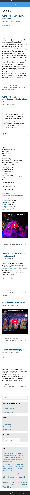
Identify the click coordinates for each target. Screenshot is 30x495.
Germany (19, 459)
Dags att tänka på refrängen (9, 459)
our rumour (12, 369)
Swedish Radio (6, 482)
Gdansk (15, 87)
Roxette (12, 85)
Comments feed (8, 427)
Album (16, 453)
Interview (17, 464)
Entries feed (7, 424)
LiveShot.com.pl (6, 200)
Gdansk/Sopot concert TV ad (13, 302)
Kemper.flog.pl (6, 202)
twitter (22, 482)
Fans (16, 459)
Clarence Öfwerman (21, 457)
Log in (5, 422)
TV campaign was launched (15, 268)
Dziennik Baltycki (6, 193)
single (7, 480)
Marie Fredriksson (10, 468)
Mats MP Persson (22, 469)
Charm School (22, 455)
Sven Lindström (20, 480)
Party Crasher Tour (12, 474)
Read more (5, 81)
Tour (16, 85)
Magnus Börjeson (13, 466)
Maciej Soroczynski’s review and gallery (13, 195)
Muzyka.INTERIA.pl (7, 208)
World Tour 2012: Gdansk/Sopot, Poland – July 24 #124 (14, 99)
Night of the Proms (9, 471)
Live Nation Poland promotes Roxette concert (13, 254)
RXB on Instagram (8, 412)
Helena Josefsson (8, 464)
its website (15, 373)
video (25, 482)
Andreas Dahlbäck (7, 455)
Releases (6, 85)
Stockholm (11, 480)
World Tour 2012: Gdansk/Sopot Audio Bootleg (14, 17)
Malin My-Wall (21, 466)
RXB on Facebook (8, 408)
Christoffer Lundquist (9, 457)
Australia (13, 455)
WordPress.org (8, 429)
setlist (4, 480)
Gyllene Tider (8, 462)
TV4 (20, 482)
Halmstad (22, 462)
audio (5, 87)
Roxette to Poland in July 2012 (14, 349)
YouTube (15, 338)
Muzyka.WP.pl (6, 206)
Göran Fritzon (16, 462)
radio (11, 477)
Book (17, 455)
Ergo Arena (5, 204)
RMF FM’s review (7, 209)
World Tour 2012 (11, 89)
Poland (19, 87)
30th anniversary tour (9, 453)
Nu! (22, 471)
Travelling (16, 482)
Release (15, 477)
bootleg (10, 87)
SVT (26, 480)
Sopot (4, 89)
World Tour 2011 (9, 485)
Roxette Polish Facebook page (12, 267)
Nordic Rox (18, 471)
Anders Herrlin (21, 453)
